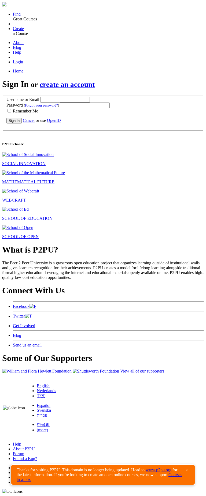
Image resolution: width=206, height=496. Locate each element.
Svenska (44, 410)
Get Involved (24, 325)
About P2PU (24, 449)
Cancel (29, 120)
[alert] (103, 474)
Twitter (19, 316)
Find (17, 14)
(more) (42, 430)
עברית (42, 415)
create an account (67, 85)
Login (18, 62)
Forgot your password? (41, 105)
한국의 (43, 424)
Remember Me (25, 111)
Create (18, 28)
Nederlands (46, 390)
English (43, 386)
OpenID (54, 120)
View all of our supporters (142, 371)
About (18, 42)
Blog (17, 47)
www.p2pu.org (158, 470)
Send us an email (27, 345)
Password (32, 105)
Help (17, 52)
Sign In (14, 121)
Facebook (21, 306)
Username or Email (22, 99)
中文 (41, 395)
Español (43, 405)
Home (18, 71)
